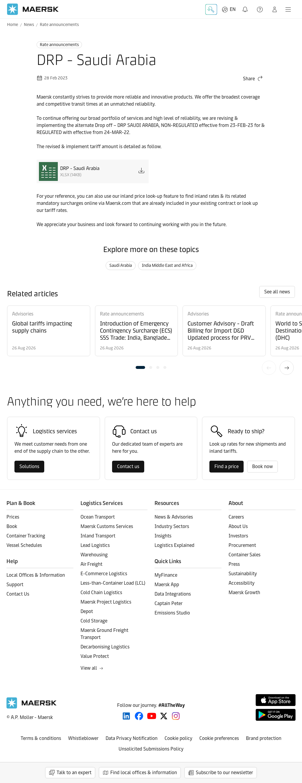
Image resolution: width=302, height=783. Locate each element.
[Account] (274, 9)
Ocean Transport (98, 517)
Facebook (139, 716)
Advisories (22, 314)
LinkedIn (126, 716)
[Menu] (288, 9)
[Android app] (276, 715)
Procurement (242, 545)
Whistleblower (83, 738)
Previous (269, 368)
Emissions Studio (172, 613)
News (29, 24)
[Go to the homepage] (31, 707)
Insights (163, 536)
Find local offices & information (143, 772)
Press (234, 564)
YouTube (152, 716)
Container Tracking (25, 536)
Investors (238, 536)
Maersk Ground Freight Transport (104, 633)
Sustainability (243, 573)
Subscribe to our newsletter (224, 772)
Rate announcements (59, 24)
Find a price (226, 466)
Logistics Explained (174, 545)
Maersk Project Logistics (106, 602)
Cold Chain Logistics (101, 592)
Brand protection (263, 738)
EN (233, 9)
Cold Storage (94, 621)
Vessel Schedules (24, 545)
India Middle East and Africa (167, 265)
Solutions (29, 466)
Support (260, 9)
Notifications (246, 6)
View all (89, 668)
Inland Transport (98, 536)
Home (12, 24)
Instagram (175, 716)
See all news (277, 292)
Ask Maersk (211, 9)
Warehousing (94, 555)
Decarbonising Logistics (105, 647)
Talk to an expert (74, 772)
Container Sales (244, 555)
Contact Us (17, 594)
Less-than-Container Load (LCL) (113, 583)
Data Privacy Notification (131, 738)
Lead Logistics (95, 545)
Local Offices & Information (35, 575)
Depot (87, 611)
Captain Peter (169, 603)
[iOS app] (276, 700)
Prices (12, 517)
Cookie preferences (219, 738)
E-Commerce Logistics (104, 573)
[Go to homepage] (33, 9)
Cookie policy (178, 738)
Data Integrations (173, 594)
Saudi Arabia (120, 265)
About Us (238, 526)
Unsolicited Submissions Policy (151, 749)
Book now (262, 466)
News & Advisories (174, 517)
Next (287, 368)
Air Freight (91, 564)
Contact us (128, 466)
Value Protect (95, 656)
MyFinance (166, 575)
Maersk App (167, 584)
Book (11, 526)
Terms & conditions (41, 738)
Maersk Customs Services (107, 526)
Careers (236, 517)
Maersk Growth (244, 592)
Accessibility (242, 583)
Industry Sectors (172, 526)
